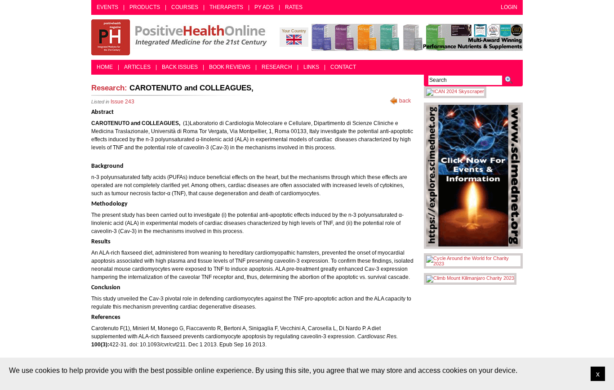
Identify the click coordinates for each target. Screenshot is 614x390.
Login (509, 7)
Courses (184, 7)
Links (311, 67)
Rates (294, 7)
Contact (343, 67)
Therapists (226, 7)
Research (277, 67)
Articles (137, 67)
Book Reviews (229, 67)
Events (107, 7)
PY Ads (264, 7)
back (405, 101)
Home (105, 67)
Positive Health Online (181, 37)
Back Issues (180, 67)
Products (144, 7)
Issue (122, 102)
